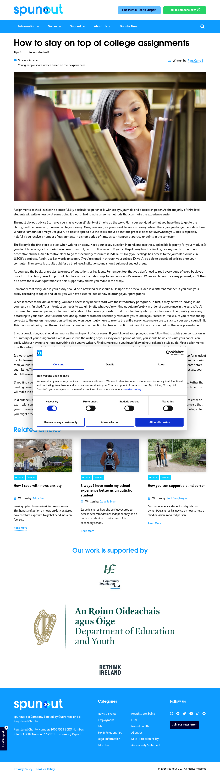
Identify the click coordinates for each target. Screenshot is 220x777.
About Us (100, 26)
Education (104, 745)
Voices (52, 26)
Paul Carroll (195, 60)
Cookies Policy (45, 769)
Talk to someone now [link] (182, 10)
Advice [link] (19, 477)
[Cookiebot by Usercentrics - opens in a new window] (168, 353)
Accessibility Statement (145, 745)
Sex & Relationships (110, 733)
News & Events (107, 714)
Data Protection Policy (145, 739)
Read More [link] (20, 528)
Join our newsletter (184, 724)
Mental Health (140, 726)
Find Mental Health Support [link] (139, 10)
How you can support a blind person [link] (177, 486)
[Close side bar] (6, 728)
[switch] (91, 408)
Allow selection (110, 422)
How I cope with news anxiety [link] (38, 486)
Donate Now (128, 26)
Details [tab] (110, 364)
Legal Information (109, 739)
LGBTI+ (135, 720)
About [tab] (161, 364)
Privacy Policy (23, 769)
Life (100, 726)
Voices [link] (31, 477)
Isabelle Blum (108, 501)
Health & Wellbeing (143, 714)
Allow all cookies (159, 422)
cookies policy (132, 389)
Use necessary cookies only (60, 422)
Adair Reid (39, 498)
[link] (38, 704)
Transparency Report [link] (67, 734)
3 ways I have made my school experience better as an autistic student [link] (106, 490)
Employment (106, 720)
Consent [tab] (58, 364)
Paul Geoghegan (177, 498)
